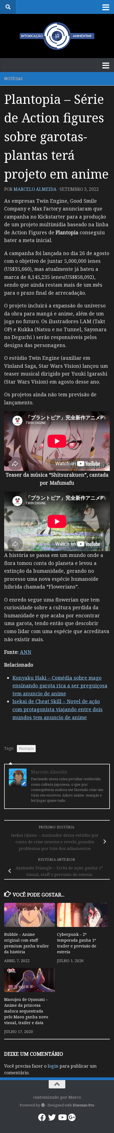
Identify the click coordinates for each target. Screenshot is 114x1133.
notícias (13, 78)
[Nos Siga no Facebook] (42, 1117)
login (53, 1066)
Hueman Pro (83, 1105)
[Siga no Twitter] (52, 1117)
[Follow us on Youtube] (62, 1117)
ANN (25, 652)
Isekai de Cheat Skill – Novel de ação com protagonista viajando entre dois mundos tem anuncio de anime (57, 709)
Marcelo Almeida (35, 189)
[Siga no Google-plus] (72, 1117)
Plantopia (26, 748)
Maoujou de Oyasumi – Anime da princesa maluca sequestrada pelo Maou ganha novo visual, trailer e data (26, 1011)
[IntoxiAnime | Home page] (57, 36)
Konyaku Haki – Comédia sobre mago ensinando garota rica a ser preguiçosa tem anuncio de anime (59, 685)
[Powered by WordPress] (43, 1105)
